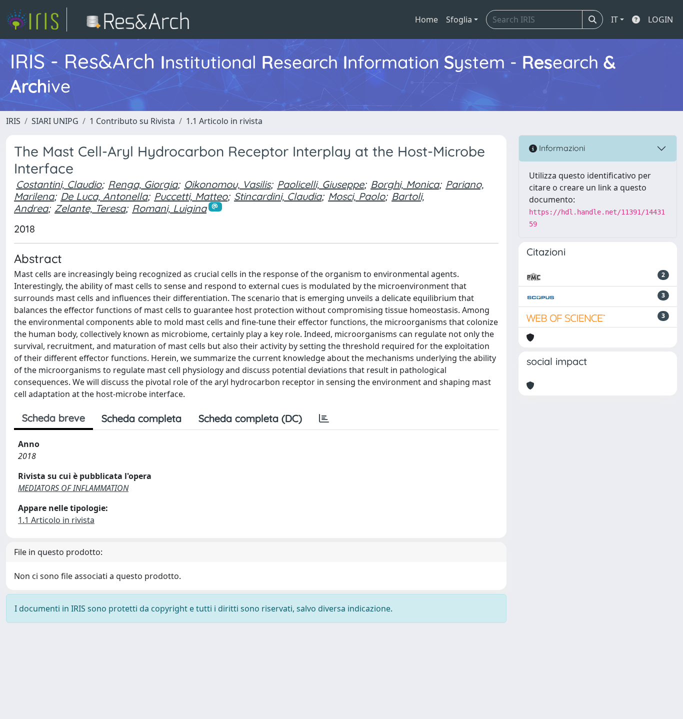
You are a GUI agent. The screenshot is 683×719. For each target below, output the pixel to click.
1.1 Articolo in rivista (224, 121)
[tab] (324, 418)
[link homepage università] (140, 20)
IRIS (13, 121)
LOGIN (660, 19)
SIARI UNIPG (55, 121)
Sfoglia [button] (459, 19)
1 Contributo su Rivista (132, 121)
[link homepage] (36, 20)
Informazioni (561, 148)
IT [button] (614, 19)
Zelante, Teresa (90, 208)
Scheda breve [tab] (53, 418)
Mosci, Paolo (356, 196)
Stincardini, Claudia (278, 196)
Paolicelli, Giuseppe (320, 184)
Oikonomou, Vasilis (227, 184)
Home (426, 19)
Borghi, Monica (404, 184)
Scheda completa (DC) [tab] (250, 418)
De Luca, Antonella (104, 196)
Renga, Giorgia (143, 184)
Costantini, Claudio (59, 184)
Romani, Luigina (169, 208)
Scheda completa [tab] (142, 418)
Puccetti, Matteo (191, 196)
